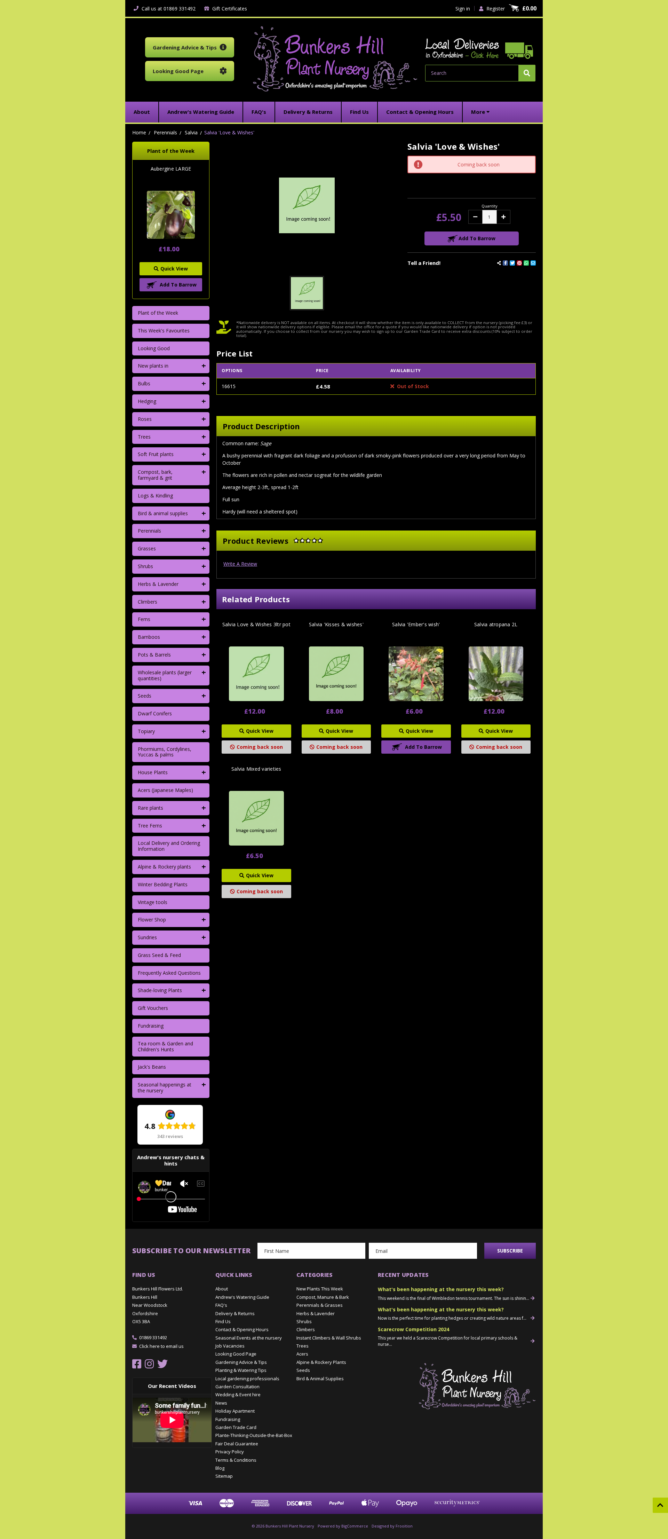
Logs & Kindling (155, 495)
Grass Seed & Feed (159, 955)
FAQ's (221, 1305)
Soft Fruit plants (156, 454)
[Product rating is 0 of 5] (308, 540)
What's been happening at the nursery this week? (441, 1289)
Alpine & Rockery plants (164, 866)
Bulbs (144, 383)
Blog (219, 1468)
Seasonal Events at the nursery (248, 1338)
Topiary (146, 731)
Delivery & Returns (235, 1313)
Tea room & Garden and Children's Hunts (165, 1046)
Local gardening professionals (247, 1378)
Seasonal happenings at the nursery (164, 1087)
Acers (302, 1354)
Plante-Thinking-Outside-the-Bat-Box (253, 1435)
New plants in (153, 365)
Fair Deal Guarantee (236, 1443)
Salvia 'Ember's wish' (416, 624)
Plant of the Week (158, 312)
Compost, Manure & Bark (322, 1297)
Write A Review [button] (240, 563)
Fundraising (151, 1025)
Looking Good (154, 348)
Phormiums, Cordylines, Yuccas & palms (164, 752)
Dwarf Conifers (155, 713)
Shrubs (145, 566)
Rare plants (150, 807)
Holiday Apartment (235, 1411)
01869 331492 (153, 1337)
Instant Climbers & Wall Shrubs (328, 1338)
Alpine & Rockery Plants (321, 1362)
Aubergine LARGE (171, 169)
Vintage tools (152, 902)
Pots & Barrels (154, 654)
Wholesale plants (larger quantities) (165, 675)
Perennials (149, 530)
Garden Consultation (237, 1386)
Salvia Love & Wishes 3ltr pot (256, 624)
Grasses (147, 548)
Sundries (147, 937)
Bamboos (149, 637)
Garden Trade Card (235, 1427)
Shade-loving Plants (160, 990)
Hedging (147, 401)
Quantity (490, 206)
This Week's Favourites (164, 330)
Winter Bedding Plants (163, 884)
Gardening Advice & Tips (241, 1362)
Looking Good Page (235, 1354)
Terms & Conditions (235, 1460)
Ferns (144, 619)
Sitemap (224, 1476)
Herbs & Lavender (158, 584)
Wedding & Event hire (238, 1394)
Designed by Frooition (392, 1526)
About (221, 1289)
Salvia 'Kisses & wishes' (336, 624)
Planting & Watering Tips (241, 1370)
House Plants (153, 772)
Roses (145, 419)
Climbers (147, 601)
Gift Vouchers (153, 1008)
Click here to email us (161, 1346)
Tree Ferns (150, 825)
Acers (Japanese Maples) (165, 790)
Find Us (223, 1321)
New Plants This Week (319, 1289)
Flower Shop (152, 919)
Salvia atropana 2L (496, 624)
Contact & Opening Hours (242, 1329)
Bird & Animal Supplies (320, 1378)
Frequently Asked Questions (169, 972)
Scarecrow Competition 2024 (413, 1329)
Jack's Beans (152, 1066)
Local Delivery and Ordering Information (169, 846)
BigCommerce (354, 1526)
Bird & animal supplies (163, 513)
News (221, 1403)
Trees (144, 436)
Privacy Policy (229, 1451)
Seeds (144, 695)
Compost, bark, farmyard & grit (155, 475)
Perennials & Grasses (319, 1305)
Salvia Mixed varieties (256, 769)
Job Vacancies (230, 1346)
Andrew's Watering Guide (242, 1297)
